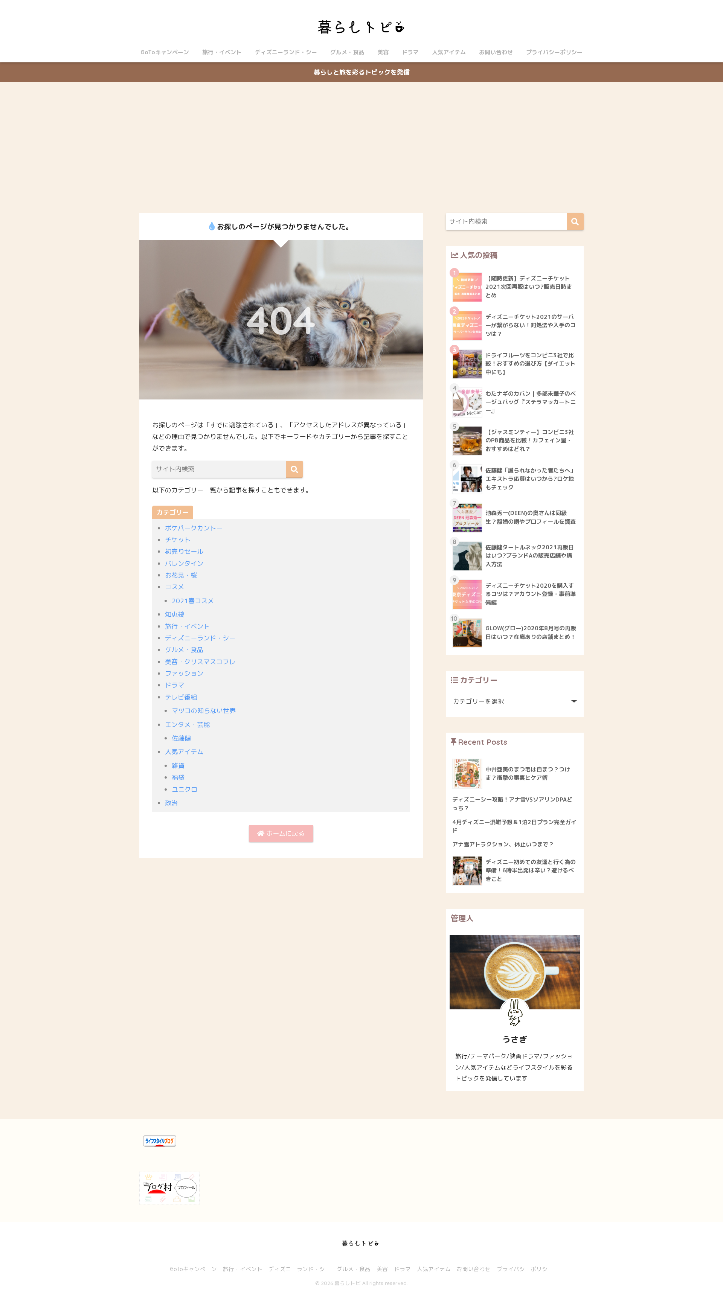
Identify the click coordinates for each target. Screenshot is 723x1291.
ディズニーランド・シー (286, 52)
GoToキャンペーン (164, 52)
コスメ (174, 586)
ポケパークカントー (194, 528)
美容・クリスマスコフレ (200, 661)
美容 (383, 52)
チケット (178, 539)
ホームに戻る (284, 833)
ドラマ (410, 52)
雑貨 (178, 765)
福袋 (178, 777)
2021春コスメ (193, 600)
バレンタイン (184, 563)
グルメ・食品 (347, 52)
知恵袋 (174, 614)
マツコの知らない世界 (204, 710)
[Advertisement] (361, 147)
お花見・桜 (181, 575)
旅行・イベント (222, 52)
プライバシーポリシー (554, 52)
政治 (171, 803)
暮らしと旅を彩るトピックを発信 (362, 72)
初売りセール (184, 551)
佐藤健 (181, 738)
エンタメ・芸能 (187, 724)
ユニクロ (184, 789)
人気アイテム (449, 52)
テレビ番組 (181, 697)
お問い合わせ (496, 52)
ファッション (184, 673)
